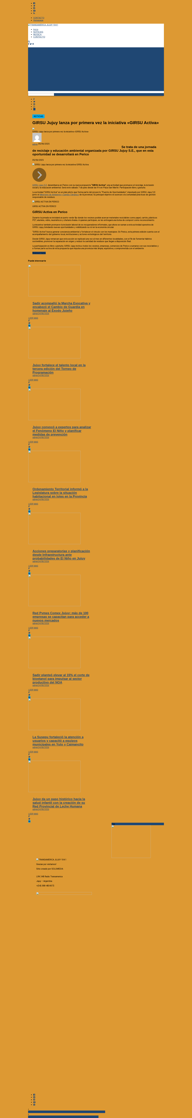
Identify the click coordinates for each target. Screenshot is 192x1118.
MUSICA (37, 34)
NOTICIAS (38, 32)
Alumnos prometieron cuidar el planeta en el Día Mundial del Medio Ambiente (63, 1117)
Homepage (38, 20)
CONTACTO (38, 18)
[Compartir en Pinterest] (34, 104)
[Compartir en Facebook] (33, 99)
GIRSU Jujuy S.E (39, 185)
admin (35, 144)
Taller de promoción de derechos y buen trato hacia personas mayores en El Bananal (66, 1112)
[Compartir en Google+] (34, 106)
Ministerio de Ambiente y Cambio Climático (59, 194)
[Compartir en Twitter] (34, 101)
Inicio (35, 29)
